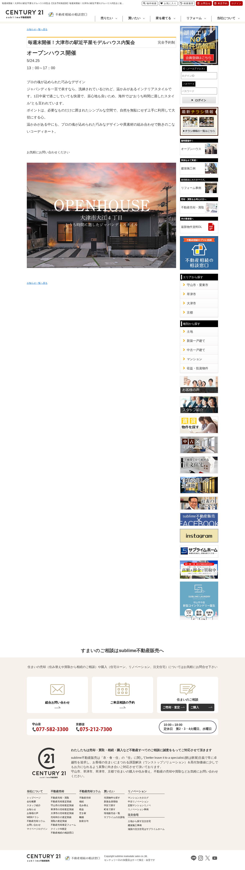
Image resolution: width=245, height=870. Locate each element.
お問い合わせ (34, 825)
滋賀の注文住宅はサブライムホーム (146, 829)
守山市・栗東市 (197, 285)
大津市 (191, 303)
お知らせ (31, 809)
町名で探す (109, 809)
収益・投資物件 (197, 368)
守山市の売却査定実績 (62, 805)
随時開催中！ (187, 141)
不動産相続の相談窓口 (62, 832)
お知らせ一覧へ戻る (37, 29)
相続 (81, 801)
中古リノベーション (138, 801)
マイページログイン (37, 829)
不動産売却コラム (36, 821)
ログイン (236, 3)
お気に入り (170, 3)
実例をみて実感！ (189, 160)
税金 (81, 809)
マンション (194, 359)
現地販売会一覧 (112, 813)
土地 (190, 331)
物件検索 (152, 3)
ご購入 (194, 707)
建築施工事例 (135, 825)
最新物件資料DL (191, 226)
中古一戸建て (196, 350)
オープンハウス (191, 148)
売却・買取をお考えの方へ (193, 199)
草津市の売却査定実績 (62, 809)
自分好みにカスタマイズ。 (193, 180)
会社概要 (31, 801)
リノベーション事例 (138, 809)
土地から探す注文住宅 (139, 821)
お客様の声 (32, 813)
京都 (190, 312)
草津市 (191, 294)
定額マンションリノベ (139, 805)
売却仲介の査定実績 (61, 817)
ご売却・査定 (171, 707)
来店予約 (223, 3)
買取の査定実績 (59, 821)
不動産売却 (85, 797)
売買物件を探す (112, 797)
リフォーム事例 (191, 187)
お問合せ (206, 3)
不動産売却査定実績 (61, 801)
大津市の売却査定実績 (62, 813)
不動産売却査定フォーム (63, 825)
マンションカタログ (138, 797)
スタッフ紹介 (34, 805)
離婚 (81, 817)
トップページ (34, 797)
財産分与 (83, 821)
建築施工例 (188, 168)
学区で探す (109, 805)
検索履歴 (189, 3)
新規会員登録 (111, 801)
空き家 (82, 813)
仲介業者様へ (187, 219)
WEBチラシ (33, 817)
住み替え (83, 805)
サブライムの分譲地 (114, 817)
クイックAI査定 (59, 829)
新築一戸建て (196, 340)
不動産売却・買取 (192, 207)
